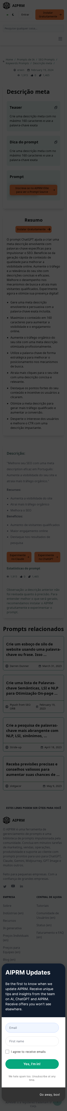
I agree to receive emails (28, 1052)
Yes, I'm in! (32, 1064)
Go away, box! (50, 1094)
